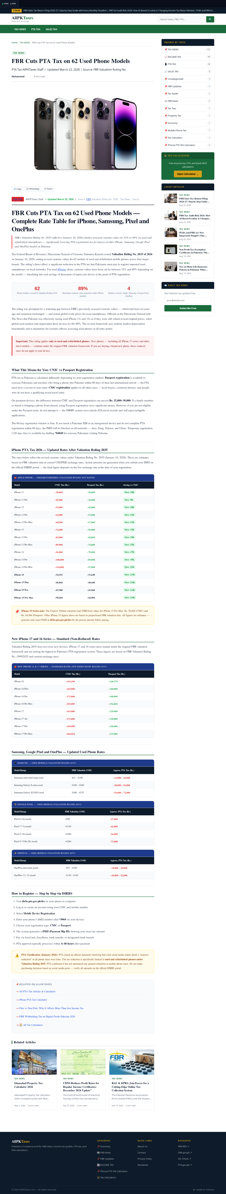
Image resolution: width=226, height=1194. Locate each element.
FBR (88, 199)
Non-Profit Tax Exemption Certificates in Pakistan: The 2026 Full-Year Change (193, 252)
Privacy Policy (145, 1158)
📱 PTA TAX (187, 64)
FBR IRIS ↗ (183, 1146)
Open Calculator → (188, 174)
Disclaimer (143, 1164)
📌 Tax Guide (187, 93)
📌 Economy (187, 123)
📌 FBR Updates (187, 86)
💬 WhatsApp (32, 188)
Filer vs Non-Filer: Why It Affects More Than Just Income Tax (51, 1008)
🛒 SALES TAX (187, 71)
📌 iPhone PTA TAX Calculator (187, 145)
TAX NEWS (20, 29)
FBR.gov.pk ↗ (185, 1152)
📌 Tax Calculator (187, 137)
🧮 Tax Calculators (106, 1177)
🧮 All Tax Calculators (31, 1025)
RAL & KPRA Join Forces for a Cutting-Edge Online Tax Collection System (130, 1086)
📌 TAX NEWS (187, 49)
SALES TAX (51, 29)
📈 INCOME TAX (187, 56)
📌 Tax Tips (187, 108)
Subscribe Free (188, 308)
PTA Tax (17, 199)
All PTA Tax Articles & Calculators (37, 991)
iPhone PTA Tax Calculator (33, 999)
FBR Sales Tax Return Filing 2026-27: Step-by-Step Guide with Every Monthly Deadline (65, 10)
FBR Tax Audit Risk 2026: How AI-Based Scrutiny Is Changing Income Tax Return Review (151, 10)
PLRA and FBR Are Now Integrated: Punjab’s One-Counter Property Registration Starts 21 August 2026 (194, 237)
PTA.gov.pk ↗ (185, 1164)
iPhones (62, 269)
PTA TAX (35, 29)
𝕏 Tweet (48, 188)
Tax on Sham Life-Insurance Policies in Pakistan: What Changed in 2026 (193, 269)
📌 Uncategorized (187, 78)
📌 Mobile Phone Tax (187, 130)
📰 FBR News (187, 101)
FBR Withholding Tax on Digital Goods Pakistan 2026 (47, 1016)
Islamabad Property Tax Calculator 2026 (28, 1084)
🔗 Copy (17, 189)
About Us (142, 1146)
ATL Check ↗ (184, 1158)
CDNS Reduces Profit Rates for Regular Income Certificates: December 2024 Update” (81, 1086)
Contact (142, 1152)
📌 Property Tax (187, 115)
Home (15, 42)
